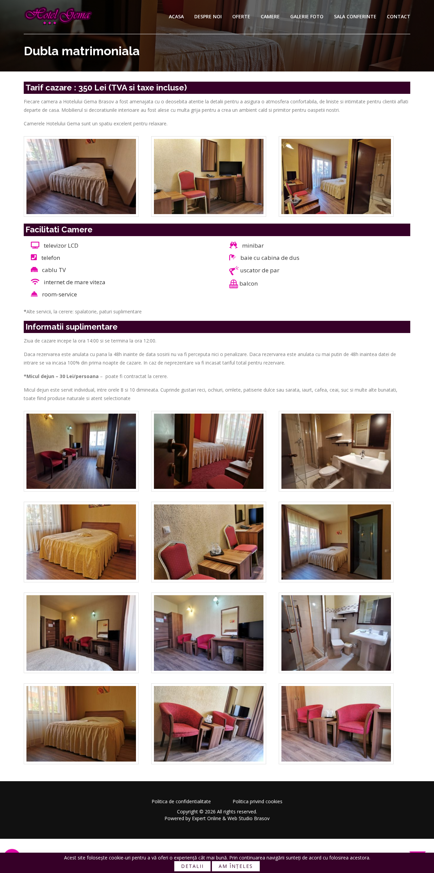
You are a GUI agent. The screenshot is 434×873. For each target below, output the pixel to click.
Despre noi (208, 16)
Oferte (241, 16)
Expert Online (206, 818)
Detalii (192, 866)
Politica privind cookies (257, 801)
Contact (398, 16)
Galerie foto (306, 16)
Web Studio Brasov (249, 818)
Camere (270, 16)
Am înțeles (236, 866)
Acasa (176, 16)
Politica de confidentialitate (181, 801)
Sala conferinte (355, 16)
